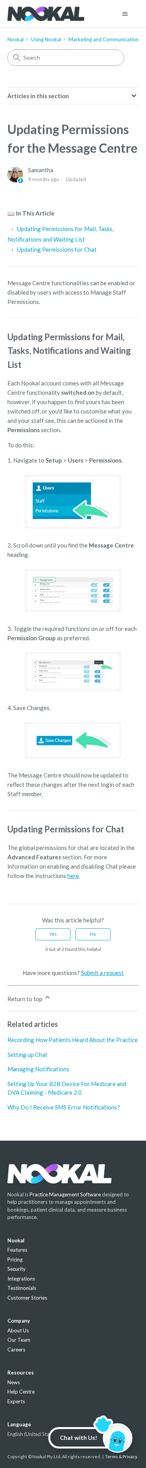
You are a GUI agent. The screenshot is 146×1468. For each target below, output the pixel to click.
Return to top (25, 998)
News (13, 1382)
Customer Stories (27, 1298)
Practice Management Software (65, 1194)
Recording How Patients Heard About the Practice (72, 1039)
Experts (16, 1401)
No (93, 934)
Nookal (15, 39)
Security (16, 1269)
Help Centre (21, 1392)
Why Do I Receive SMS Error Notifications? (63, 1107)
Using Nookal (46, 39)
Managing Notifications (38, 1068)
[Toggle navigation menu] (125, 14)
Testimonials (21, 1288)
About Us (18, 1330)
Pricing (15, 1259)
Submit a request (102, 972)
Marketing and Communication (104, 39)
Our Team (18, 1340)
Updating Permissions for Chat (57, 249)
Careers (16, 1349)
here (73, 875)
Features (17, 1250)
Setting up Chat (27, 1054)
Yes (53, 934)
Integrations (21, 1278)
